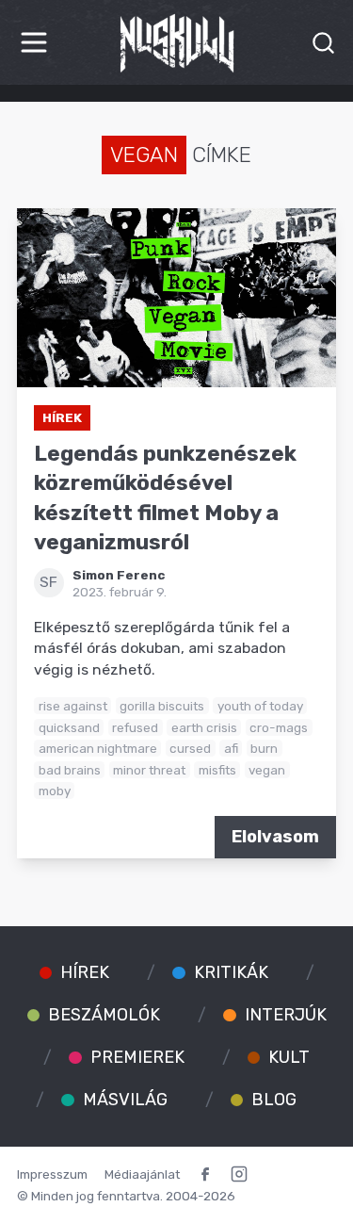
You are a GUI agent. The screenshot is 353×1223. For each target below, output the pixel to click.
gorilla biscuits (162, 705)
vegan (267, 769)
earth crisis (204, 727)
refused (135, 727)
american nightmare (98, 748)
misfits (217, 769)
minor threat (149, 769)
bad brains (70, 769)
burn (264, 748)
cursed (190, 748)
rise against (73, 705)
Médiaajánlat (142, 1174)
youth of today (260, 705)
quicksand (69, 727)
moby (55, 790)
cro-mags (278, 727)
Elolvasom (275, 836)
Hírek (62, 417)
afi (231, 748)
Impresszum (52, 1174)
